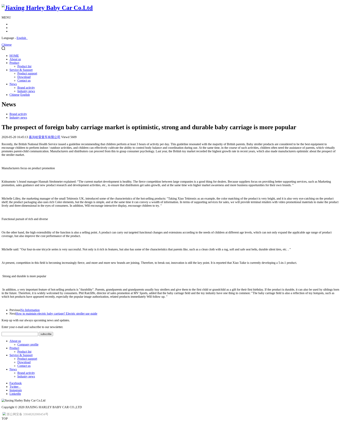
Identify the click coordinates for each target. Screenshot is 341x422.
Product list (24, 66)
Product (14, 62)
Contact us (24, 80)
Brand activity (26, 87)
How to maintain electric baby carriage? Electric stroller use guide (56, 313)
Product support (27, 73)
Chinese (7, 44)
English (22, 38)
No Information (30, 310)
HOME (14, 55)
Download (24, 77)
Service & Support (21, 70)
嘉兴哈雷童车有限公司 (44, 137)
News (13, 84)
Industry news (26, 91)
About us (15, 59)
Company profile (27, 344)
